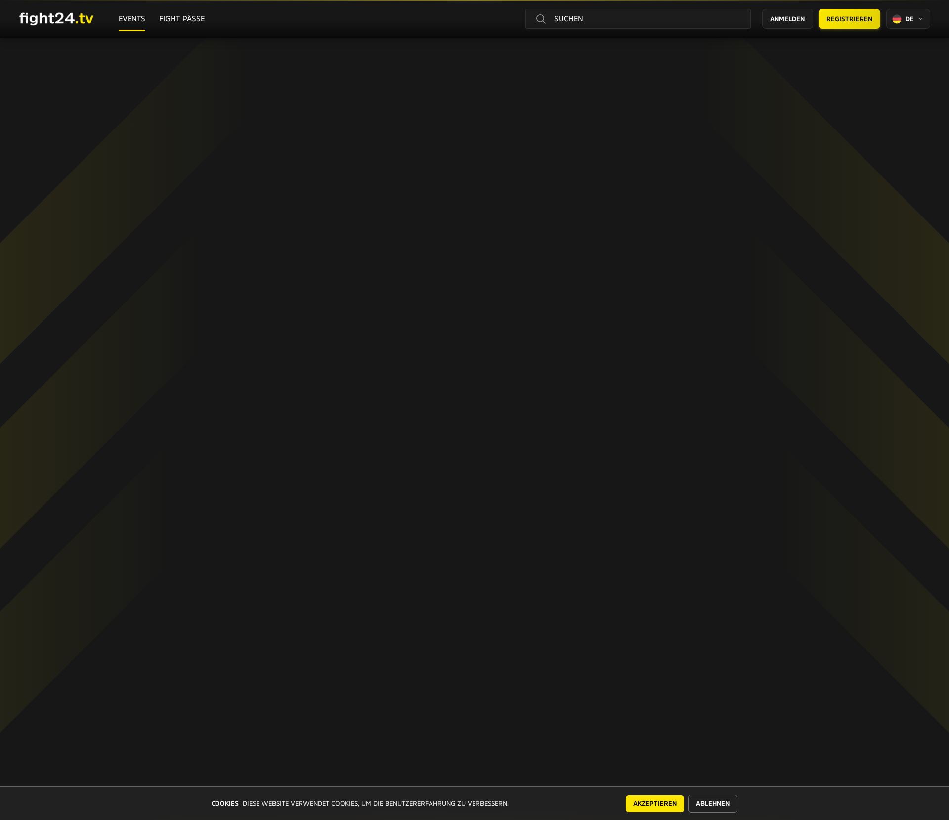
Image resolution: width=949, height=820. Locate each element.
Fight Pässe (182, 18)
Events (132, 18)
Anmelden (787, 19)
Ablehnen (713, 803)
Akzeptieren (655, 803)
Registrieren (849, 19)
